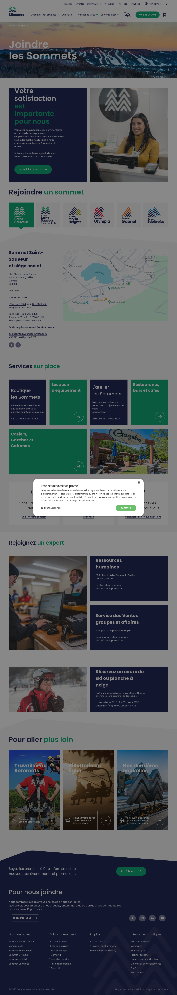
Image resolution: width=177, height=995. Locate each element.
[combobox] (139, 482)
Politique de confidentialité (82, 500)
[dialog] (88, 497)
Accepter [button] (126, 508)
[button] (51, 508)
